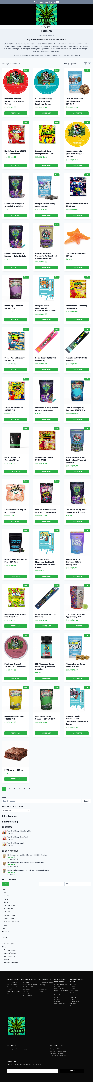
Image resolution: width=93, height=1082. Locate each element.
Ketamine (5, 931)
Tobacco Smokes (10, 950)
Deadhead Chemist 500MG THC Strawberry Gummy (15, 101)
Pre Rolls (7, 911)
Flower (4, 893)
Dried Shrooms (9, 918)
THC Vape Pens (8, 944)
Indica (6, 899)
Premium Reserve (10, 905)
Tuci (3, 934)
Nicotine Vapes (9, 956)
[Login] (45, 27)
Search (86, 801)
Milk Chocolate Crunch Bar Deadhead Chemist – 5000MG (76, 460)
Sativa (6, 902)
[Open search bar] (52, 27)
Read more (16, 471)
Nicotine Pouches (10, 953)
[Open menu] (41, 26)
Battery (6, 959)
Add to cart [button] (15, 113)
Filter (5, 884)
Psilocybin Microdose (11, 921)
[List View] (89, 63)
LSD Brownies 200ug (13, 770)
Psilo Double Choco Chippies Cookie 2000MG (74, 101)
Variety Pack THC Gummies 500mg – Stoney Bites (74, 562)
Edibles (5, 938)
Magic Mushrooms (9, 915)
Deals (4, 890)
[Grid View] (85, 63)
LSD (3, 941)
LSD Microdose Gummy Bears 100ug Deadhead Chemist (45, 666)
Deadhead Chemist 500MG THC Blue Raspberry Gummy (43, 101)
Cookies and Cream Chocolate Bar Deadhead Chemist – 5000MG (46, 256)
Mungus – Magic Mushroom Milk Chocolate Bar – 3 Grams (45, 308)
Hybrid (6, 896)
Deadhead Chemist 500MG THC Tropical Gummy (75, 153)
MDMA (4, 925)
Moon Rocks (8, 908)
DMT (4, 928)
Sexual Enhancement (11, 962)
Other (4, 947)
